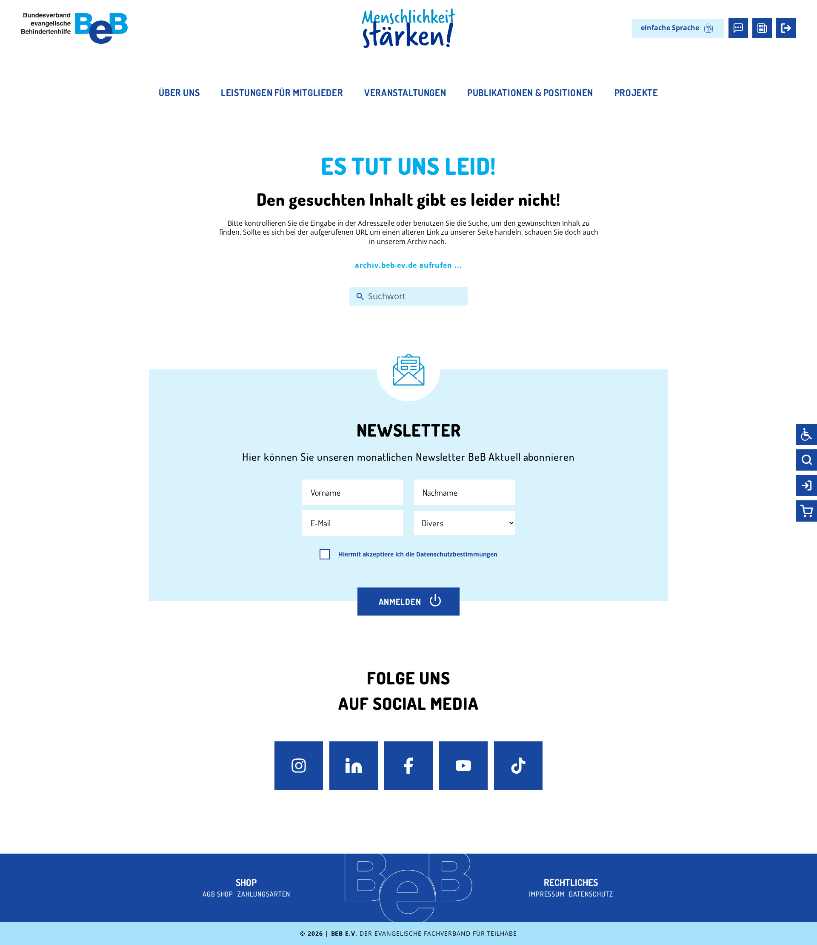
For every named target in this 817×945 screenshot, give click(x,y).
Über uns (179, 92)
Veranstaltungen (405, 92)
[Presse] (762, 28)
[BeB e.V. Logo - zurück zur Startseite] (74, 28)
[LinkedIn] (353, 765)
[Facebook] (408, 765)
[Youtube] (463, 765)
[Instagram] (298, 765)
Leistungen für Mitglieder (282, 92)
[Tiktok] (518, 765)
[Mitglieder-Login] (786, 28)
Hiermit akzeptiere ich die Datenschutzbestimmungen (417, 554)
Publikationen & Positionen (530, 92)
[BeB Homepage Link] (408, 28)
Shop (246, 882)
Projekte (636, 92)
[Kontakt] (738, 28)
